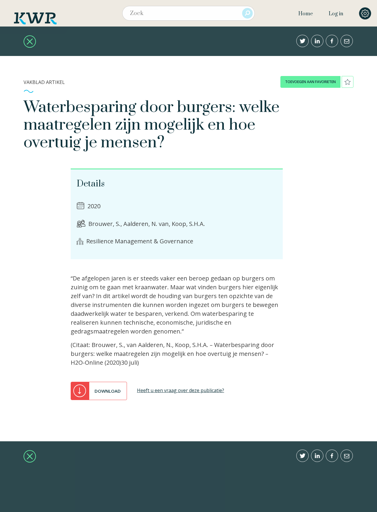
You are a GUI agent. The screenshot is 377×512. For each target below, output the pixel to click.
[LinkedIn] (317, 41)
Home (305, 14)
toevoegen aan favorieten (310, 81)
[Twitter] (302, 41)
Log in (336, 14)
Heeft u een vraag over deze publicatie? (180, 390)
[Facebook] (332, 41)
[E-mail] (346, 41)
